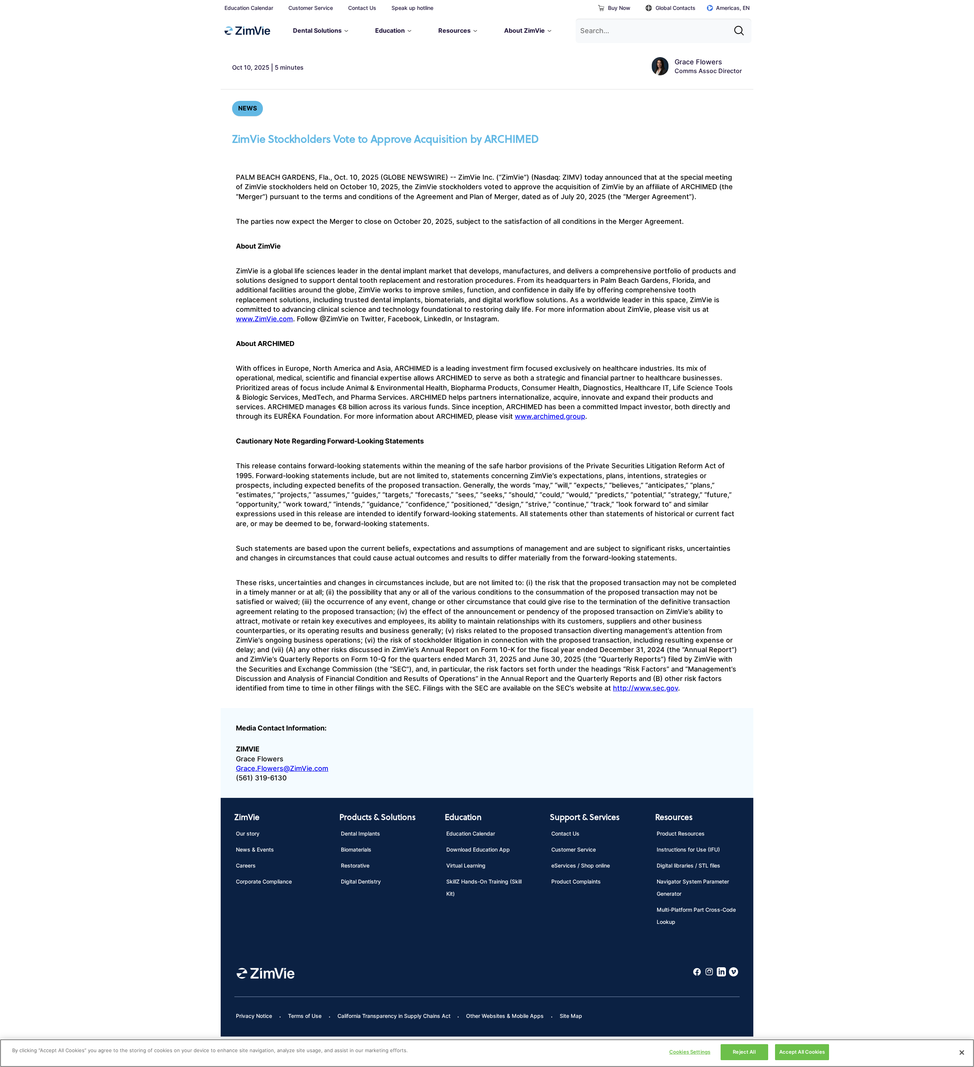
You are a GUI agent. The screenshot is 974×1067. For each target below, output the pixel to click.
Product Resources (681, 833)
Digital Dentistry (361, 881)
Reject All (744, 1052)
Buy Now (619, 8)
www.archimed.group (550, 416)
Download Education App (478, 849)
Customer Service (310, 8)
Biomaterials (356, 849)
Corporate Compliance (264, 881)
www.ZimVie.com (264, 319)
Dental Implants (360, 833)
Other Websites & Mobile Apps (505, 1016)
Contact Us (362, 8)
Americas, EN (733, 8)
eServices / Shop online (580, 865)
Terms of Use (304, 1016)
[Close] (961, 1052)
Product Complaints (576, 881)
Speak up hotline (412, 8)
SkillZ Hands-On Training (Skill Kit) (484, 887)
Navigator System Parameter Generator (693, 887)
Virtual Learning (465, 865)
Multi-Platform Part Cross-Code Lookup (696, 915)
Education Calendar (248, 8)
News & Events (255, 849)
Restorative (355, 865)
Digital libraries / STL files (688, 865)
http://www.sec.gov (645, 688)
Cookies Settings (689, 1052)
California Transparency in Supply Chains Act (393, 1016)
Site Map (571, 1016)
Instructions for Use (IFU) (688, 849)
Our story (247, 833)
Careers (246, 865)
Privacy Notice (254, 1016)
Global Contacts (675, 8)
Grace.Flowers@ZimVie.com (282, 768)
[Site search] (741, 28)
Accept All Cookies (802, 1052)
